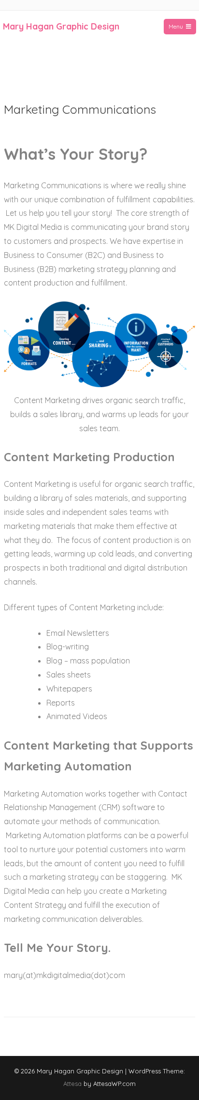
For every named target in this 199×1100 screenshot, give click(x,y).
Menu (176, 26)
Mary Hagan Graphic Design (61, 26)
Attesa (72, 1083)
